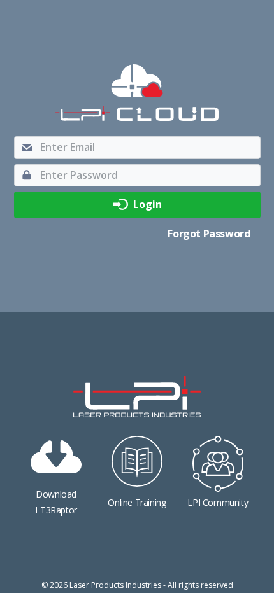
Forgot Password (209, 234)
